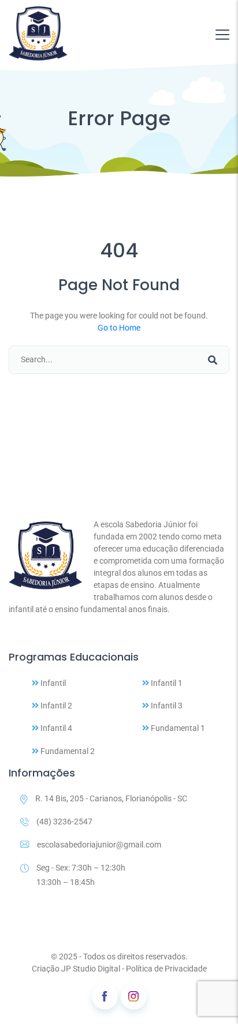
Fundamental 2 (67, 751)
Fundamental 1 (177, 728)
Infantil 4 (55, 728)
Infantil (52, 683)
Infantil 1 (166, 683)
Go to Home (119, 327)
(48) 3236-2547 (64, 821)
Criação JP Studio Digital (76, 968)
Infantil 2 (55, 705)
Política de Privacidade (166, 968)
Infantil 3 (166, 705)
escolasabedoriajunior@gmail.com (99, 844)
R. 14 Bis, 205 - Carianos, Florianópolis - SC (111, 798)
